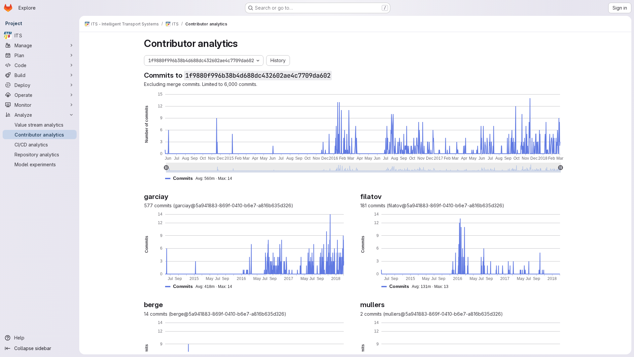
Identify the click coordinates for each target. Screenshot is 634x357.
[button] (201, 178)
